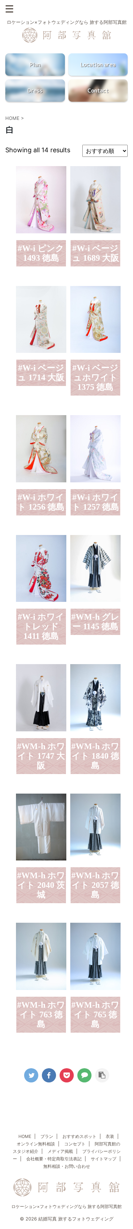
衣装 (110, 1136)
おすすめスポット (79, 1136)
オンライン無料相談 (36, 1143)
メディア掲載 (60, 1151)
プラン (46, 1136)
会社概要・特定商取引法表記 (54, 1158)
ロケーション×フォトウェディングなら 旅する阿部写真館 (66, 1206)
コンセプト (74, 1143)
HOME (24, 1136)
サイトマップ (103, 1158)
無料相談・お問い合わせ (66, 1166)
